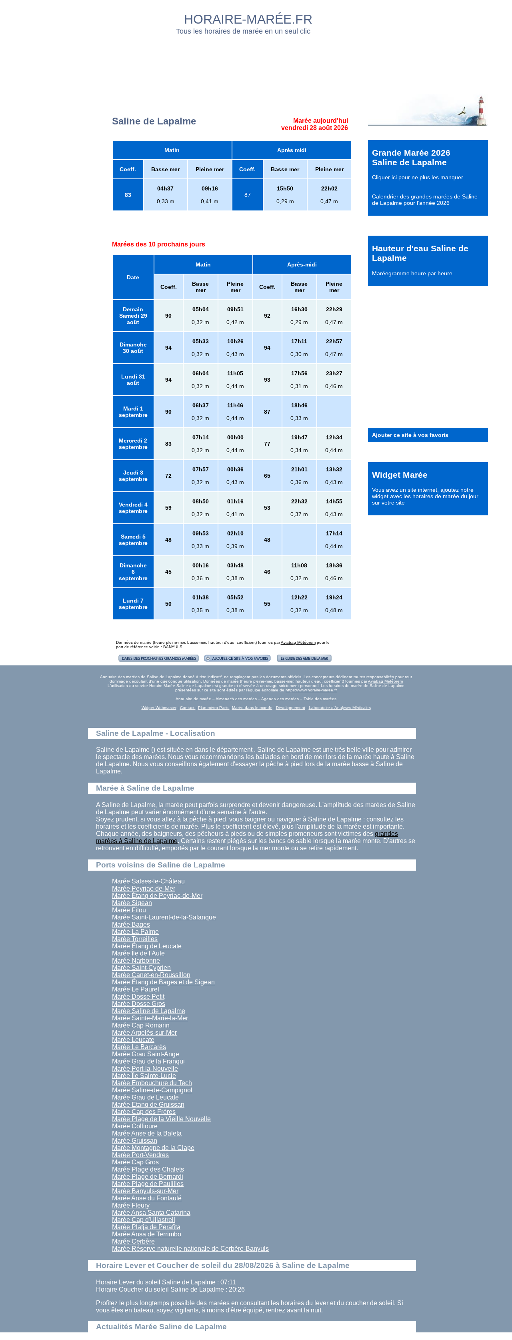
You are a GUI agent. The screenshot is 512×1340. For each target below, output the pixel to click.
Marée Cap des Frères (144, 1111)
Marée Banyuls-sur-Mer (145, 1191)
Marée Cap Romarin (141, 1025)
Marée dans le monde (252, 707)
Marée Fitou (129, 910)
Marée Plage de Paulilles (148, 1183)
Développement (290, 707)
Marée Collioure (135, 1126)
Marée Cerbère (133, 1241)
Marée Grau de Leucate (145, 1097)
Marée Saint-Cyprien (141, 967)
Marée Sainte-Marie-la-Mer (150, 1018)
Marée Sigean (132, 902)
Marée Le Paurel (135, 989)
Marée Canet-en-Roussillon (151, 974)
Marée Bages (131, 924)
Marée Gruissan (134, 1140)
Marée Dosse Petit (138, 996)
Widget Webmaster (159, 707)
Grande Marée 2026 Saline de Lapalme (411, 157)
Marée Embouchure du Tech (152, 1083)
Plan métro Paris (214, 707)
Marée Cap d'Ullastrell (143, 1219)
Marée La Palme (135, 931)
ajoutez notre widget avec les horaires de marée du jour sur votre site (425, 496)
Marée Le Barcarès (139, 1047)
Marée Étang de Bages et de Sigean (163, 982)
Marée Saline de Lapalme (148, 1011)
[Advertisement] (256, 62)
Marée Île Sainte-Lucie (144, 1075)
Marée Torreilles (135, 938)
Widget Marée (400, 474)
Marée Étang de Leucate (147, 946)
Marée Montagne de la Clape (153, 1147)
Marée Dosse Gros (138, 1003)
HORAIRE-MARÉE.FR (248, 19)
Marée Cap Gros (135, 1162)
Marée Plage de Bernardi (147, 1176)
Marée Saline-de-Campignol (152, 1090)
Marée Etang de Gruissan (148, 1104)
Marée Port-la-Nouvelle (145, 1068)
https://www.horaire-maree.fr (311, 690)
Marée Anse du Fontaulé (147, 1198)
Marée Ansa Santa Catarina (151, 1212)
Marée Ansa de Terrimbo (146, 1234)
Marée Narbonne (136, 960)
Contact (188, 707)
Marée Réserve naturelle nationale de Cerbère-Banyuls (190, 1248)
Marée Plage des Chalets (148, 1169)
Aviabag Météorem (298, 642)
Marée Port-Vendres (140, 1155)
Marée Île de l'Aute (138, 953)
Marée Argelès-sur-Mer (144, 1032)
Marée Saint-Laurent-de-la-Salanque (164, 917)
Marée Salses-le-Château (148, 881)
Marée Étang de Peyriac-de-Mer (157, 895)
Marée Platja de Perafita (146, 1227)
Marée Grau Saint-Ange (145, 1054)
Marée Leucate (133, 1039)
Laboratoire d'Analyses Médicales (340, 707)
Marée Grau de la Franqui (148, 1061)
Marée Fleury (131, 1205)
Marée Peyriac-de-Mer (143, 888)
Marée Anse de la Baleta (147, 1133)
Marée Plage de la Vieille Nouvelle (161, 1119)
